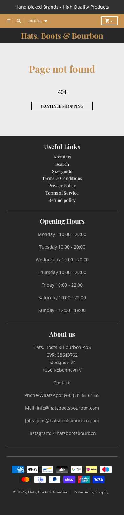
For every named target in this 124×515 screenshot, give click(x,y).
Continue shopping (62, 106)
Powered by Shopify (91, 492)
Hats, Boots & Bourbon (62, 35)
